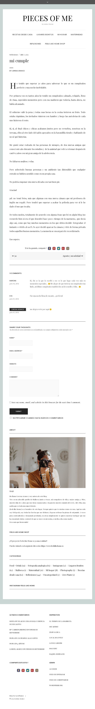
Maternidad (77, 34)
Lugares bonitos (45, 34)
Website (13, 364)
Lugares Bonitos (76, 565)
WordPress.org (56, 685)
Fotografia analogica (37, 565)
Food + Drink (15, 565)
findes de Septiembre (35, 649)
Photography (66, 570)
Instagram (57, 565)
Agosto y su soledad (72, 256)
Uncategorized (50, 575)
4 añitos (20, 644)
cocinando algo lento (27, 638)
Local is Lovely (56, 638)
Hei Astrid (53, 627)
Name (12, 338)
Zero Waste (67, 575)
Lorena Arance (18, 71)
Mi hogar (62, 34)
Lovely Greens (55, 643)
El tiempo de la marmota (60, 621)
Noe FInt (53, 648)
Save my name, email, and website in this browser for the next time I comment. (46, 402)
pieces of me (47, 18)
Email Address (16, 351)
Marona (13, 281)
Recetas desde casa (22, 34)
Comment (13, 377)
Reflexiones (35, 43)
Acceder (53, 669)
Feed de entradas (57, 674)
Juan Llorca (54, 632)
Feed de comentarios (58, 680)
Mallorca (19, 570)
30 (15, 256)
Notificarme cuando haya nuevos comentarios (38, 418)
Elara (11, 696)
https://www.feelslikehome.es (52, 546)
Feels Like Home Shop (55, 43)
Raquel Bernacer (56, 654)
